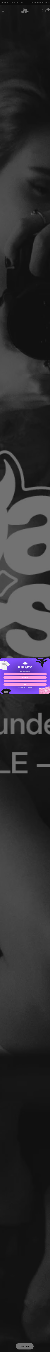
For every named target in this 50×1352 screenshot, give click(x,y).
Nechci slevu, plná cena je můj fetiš (24, 687)
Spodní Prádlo (25, 677)
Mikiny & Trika (25, 673)
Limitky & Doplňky (25, 680)
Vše (25, 684)
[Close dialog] (31, 659)
